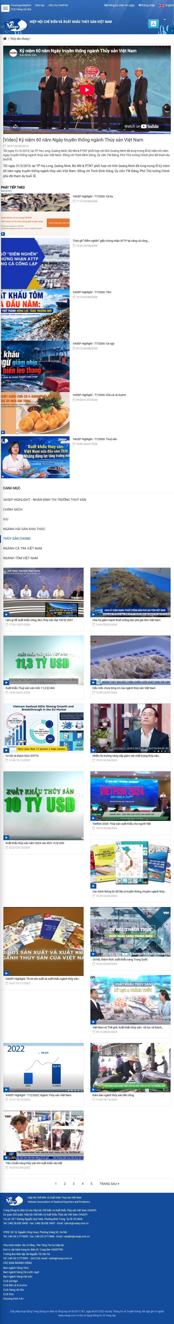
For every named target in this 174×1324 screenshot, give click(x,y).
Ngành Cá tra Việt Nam (22, 548)
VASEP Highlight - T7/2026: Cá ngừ (93, 343)
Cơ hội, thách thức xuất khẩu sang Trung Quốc (120, 959)
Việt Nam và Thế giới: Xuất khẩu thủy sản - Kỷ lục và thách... (128, 1027)
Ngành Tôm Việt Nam (20, 558)
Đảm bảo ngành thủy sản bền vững (113, 1095)
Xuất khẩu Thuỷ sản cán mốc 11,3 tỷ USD (30, 688)
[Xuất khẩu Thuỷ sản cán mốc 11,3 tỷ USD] (43, 660)
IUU (5, 519)
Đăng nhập (148, 5)
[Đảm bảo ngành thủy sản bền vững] (130, 1068)
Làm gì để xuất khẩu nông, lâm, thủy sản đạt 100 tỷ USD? (39, 620)
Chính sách (12, 509)
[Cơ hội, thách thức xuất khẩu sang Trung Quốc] (130, 932)
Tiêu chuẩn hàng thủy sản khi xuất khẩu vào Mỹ (34, 1163)
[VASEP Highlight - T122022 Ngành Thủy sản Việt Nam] (43, 1068)
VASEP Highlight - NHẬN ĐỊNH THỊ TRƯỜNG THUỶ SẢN (44, 500)
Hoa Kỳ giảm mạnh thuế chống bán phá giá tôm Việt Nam (126, 620)
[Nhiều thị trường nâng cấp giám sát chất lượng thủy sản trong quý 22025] (130, 728)
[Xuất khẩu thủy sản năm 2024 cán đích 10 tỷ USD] (43, 805)
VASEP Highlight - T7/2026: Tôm (92, 292)
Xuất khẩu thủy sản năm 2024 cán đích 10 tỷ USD (35, 843)
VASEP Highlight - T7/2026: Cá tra (93, 196)
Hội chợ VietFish (58, 5)
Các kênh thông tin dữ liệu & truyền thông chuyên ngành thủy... (129, 891)
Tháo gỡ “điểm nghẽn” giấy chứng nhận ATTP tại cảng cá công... (111, 240)
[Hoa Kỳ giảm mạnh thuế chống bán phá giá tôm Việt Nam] (130, 592)
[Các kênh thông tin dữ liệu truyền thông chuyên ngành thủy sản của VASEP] (130, 864)
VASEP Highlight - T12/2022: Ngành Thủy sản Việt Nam (38, 1095)
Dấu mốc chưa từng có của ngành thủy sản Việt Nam (124, 688)
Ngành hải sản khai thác (24, 529)
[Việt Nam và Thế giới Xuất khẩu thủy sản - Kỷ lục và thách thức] (130, 1000)
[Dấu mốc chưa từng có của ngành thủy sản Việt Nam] (130, 660)
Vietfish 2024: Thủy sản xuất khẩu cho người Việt (122, 823)
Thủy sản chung (17, 539)
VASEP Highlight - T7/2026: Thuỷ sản (95, 439)
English (169, 5)
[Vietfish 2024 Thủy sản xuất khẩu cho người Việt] (130, 796)
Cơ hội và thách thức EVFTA (22, 755)
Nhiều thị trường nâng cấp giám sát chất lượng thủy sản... (126, 755)
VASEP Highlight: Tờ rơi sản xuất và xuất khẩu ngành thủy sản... (43, 978)
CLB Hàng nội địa (21, 9)
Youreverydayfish (21, 5)
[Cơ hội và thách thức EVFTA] (43, 728)
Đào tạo (40, 5)
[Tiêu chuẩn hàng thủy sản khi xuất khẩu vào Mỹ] (43, 1135)
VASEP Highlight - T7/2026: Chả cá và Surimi (99, 395)
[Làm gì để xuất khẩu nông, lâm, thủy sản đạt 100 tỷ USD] (43, 592)
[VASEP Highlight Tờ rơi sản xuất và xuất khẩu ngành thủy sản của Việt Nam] (43, 941)
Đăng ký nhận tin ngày (121, 5)
